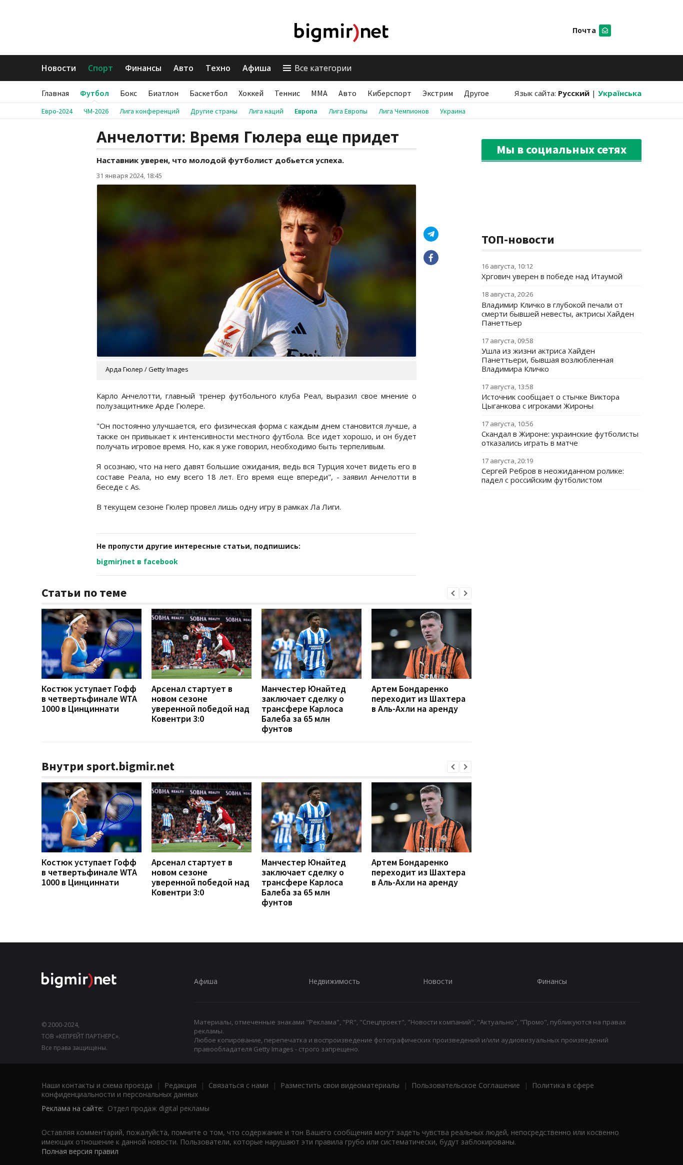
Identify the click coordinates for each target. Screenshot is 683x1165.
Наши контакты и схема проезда (97, 1085)
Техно (218, 68)
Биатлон (163, 93)
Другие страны (214, 111)
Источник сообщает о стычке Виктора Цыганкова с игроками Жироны (551, 401)
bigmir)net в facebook (137, 561)
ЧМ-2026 (96, 111)
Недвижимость (334, 981)
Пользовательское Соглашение (466, 1085)
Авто (184, 68)
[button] (453, 593)
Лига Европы (348, 111)
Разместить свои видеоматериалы (340, 1085)
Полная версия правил (80, 1151)
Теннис (287, 93)
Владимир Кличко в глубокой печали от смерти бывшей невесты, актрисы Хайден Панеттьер (558, 314)
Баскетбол (209, 93)
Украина (453, 111)
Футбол (94, 93)
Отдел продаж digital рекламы (159, 1108)
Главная (55, 93)
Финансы (143, 68)
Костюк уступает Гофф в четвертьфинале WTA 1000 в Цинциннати (89, 698)
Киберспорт (390, 93)
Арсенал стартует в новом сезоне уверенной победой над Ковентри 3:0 (201, 703)
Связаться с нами (238, 1085)
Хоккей (251, 93)
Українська (620, 93)
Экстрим (437, 93)
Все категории (323, 68)
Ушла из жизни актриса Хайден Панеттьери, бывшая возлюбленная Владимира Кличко (548, 360)
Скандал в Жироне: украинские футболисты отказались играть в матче (560, 438)
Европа (306, 111)
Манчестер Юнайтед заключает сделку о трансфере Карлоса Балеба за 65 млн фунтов (304, 708)
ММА (319, 93)
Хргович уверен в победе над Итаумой (552, 276)
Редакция (180, 1085)
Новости (59, 68)
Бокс (128, 93)
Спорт (100, 68)
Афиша (256, 68)
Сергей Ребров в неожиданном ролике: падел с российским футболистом (553, 475)
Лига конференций (150, 111)
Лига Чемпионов (403, 111)
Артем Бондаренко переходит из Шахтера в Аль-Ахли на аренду (419, 698)
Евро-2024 (57, 111)
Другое (476, 93)
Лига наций (266, 111)
